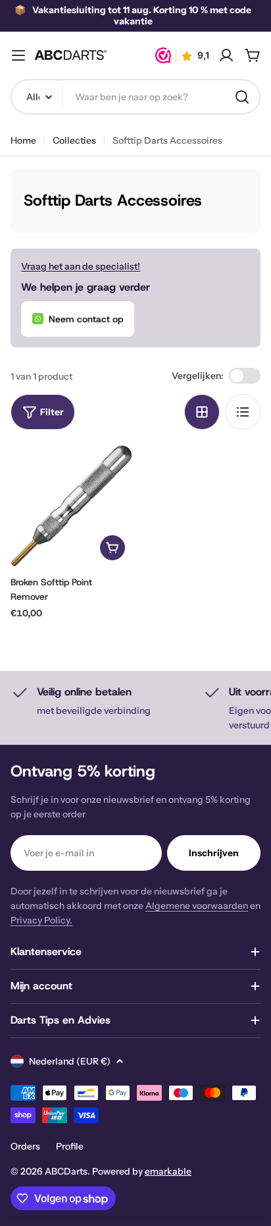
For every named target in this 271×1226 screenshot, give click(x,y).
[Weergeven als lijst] (242, 412)
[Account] (226, 55)
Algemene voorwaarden (196, 906)
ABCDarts (66, 1171)
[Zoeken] (242, 97)
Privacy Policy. (41, 920)
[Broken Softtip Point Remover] (71, 506)
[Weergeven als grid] (202, 412)
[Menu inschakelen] (18, 55)
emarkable (168, 1171)
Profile (70, 1146)
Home (23, 140)
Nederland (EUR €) (70, 1061)
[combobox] (135, 97)
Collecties (74, 140)
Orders (25, 1146)
